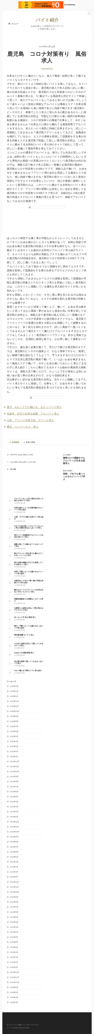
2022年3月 (14, 927)
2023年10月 (14, 832)
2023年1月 (14, 877)
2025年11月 (14, 706)
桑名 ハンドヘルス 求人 (22, 427)
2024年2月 (14, 811)
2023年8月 (14, 842)
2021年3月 (14, 957)
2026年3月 (14, 686)
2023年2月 (14, 872)
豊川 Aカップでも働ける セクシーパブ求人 (34, 407)
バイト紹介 (47, 19)
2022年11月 (14, 887)
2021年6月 (14, 942)
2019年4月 (14, 997)
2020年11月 (14, 977)
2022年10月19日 (47, 46)
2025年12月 (14, 701)
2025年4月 (14, 741)
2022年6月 (14, 912)
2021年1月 (14, 967)
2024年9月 (14, 776)
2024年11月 (14, 766)
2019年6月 (14, 987)
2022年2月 (14, 932)
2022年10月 (14, 892)
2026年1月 (14, 696)
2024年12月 (14, 761)
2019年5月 (14, 992)
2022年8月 (14, 902)
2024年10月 (14, 771)
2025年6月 (14, 731)
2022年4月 (14, 922)
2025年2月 (14, 751)
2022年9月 (14, 897)
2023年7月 (14, 847)
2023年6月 (14, 852)
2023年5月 (14, 857)
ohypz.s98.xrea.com (21, 455)
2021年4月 (14, 952)
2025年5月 (14, 736)
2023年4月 (14, 862)
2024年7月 (14, 786)
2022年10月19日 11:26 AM (23, 462)
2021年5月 (14, 947)
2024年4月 (14, 801)
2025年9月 (14, 716)
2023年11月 (14, 827)
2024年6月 (14, 791)
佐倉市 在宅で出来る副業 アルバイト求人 (33, 414)
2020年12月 (14, 972)
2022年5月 (14, 917)
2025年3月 (14, 746)
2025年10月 (14, 711)
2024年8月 (14, 781)
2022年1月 (14, 937)
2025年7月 (14, 726)
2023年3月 (14, 867)
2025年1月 (14, 756)
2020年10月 (14, 982)
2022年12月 (14, 882)
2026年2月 (14, 691)
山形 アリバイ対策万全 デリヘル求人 (30, 420)
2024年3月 (14, 806)
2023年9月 (14, 837)
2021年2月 (14, 962)
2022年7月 (14, 907)
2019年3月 (14, 1002)
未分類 (13, 469)
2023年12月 (14, 822)
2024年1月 (14, 817)
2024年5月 (14, 796)
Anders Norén (24, 1028)
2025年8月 (14, 721)
